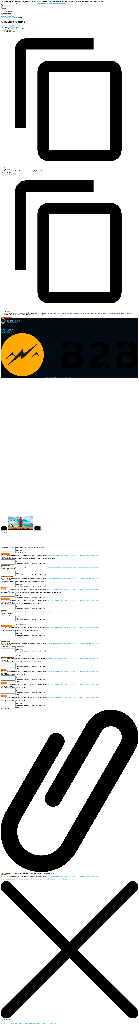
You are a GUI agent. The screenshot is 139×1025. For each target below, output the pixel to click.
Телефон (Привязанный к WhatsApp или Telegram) (31, 563)
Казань (46, 1023)
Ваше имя (19, 550)
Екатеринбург (29, 1023)
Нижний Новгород (38, 1023)
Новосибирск (20, 1023)
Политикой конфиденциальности (89, 555)
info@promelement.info (7, 16)
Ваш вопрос (19, 640)
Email (17, 668)
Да (1, 11)
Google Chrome (41, 3)
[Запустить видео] (4, 528)
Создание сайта (5, 332)
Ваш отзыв (19, 655)
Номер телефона (21, 552)
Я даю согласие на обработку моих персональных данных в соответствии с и (51, 555)
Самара (51, 1023)
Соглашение (69, 377)
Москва (3, 1023)
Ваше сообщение (21, 624)
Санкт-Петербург (11, 1023)
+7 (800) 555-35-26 (6, 17)
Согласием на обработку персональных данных (62, 555)
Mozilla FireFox (61, 3)
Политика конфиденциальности (54, 377)
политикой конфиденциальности (64, 879)
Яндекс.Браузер (51, 3)
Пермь (56, 1023)
